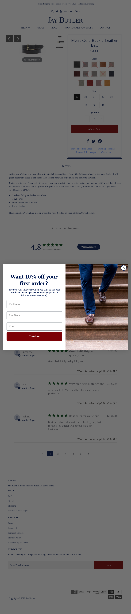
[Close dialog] (124, 268)
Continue (34, 336)
